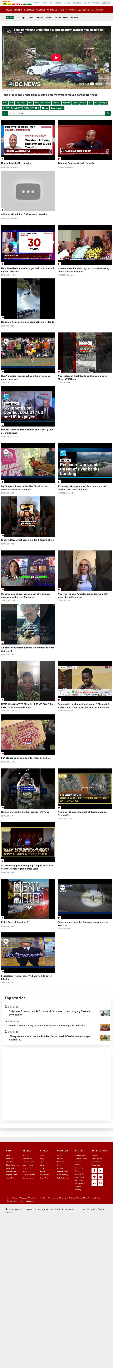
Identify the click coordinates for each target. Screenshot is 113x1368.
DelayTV (103, 102)
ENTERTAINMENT (96, 9)
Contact (95, 2)
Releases (39, 17)
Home (37, 2)
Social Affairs (10, 1168)
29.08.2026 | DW (7, 816)
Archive (10, 17)
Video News (96, 1162)
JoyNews (67, 102)
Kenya (42, 1171)
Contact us (33, 1198)
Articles (60, 1158)
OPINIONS (52, 9)
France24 (56, 102)
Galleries (74, 17)
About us (23, 1198)
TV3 (90, 102)
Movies (67, 2)
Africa (42, 1155)
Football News (28, 1162)
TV (51, 2)
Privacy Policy (94, 1198)
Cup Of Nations (29, 1175)
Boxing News (28, 1178)
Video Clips (96, 1165)
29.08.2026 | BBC (64, 382)
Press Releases (11, 1171)
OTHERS (35, 108)
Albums (48, 17)
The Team (43, 1198)
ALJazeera (45, 102)
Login (105, 2)
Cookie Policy (11, 1201)
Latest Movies (97, 1158)
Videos (58, 2)
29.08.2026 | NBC (7, 326)
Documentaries (57, 108)
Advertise (77, 2)
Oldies (30, 17)
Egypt (42, 1162)
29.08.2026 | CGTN (8, 544)
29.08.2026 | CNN (64, 600)
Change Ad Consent (27, 1201)
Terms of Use (82, 1198)
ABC (37, 102)
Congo (42, 1168)
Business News (80, 1155)
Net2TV (83, 102)
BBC (5, 102)
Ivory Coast (44, 1175)
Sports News (27, 1158)
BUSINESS (29, 9)
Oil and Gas (78, 1180)
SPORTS (18, 9)
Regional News (11, 1175)
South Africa (44, 1178)
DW (17, 102)
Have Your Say (62, 1175)
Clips (23, 17)
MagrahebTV (16, 108)
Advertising (53, 1198)
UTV (96, 102)
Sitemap (63, 1198)
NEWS (9, 9)
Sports (25, 1155)
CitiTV (75, 102)
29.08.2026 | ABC (7, 382)
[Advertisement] (55, 1347)
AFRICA (72, 9)
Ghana (87, 2)
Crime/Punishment (13, 1165)
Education (9, 1162)
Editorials (60, 1168)
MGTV (26, 108)
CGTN (23, 102)
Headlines (9, 1158)
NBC (30, 102)
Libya (42, 1165)
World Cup (27, 1171)
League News (28, 1165)
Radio (45, 2)
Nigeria (42, 1158)
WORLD (82, 9)
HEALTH (63, 9)
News (65, 17)
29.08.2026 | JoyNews (9, 167)
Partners (71, 1198)
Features (60, 1162)
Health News (10, 1178)
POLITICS (40, 9)
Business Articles (80, 1158)
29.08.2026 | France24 (9, 436)
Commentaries (62, 1171)
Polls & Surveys (63, 1178)
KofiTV (6, 108)
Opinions (60, 1155)
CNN (11, 102)
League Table (28, 1168)
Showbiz (95, 1155)
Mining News (79, 1183)
